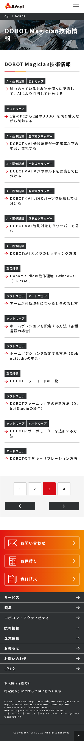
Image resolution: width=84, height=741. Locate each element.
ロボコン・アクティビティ (26, 617)
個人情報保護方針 (17, 683)
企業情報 (11, 638)
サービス (11, 597)
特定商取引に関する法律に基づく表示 (32, 691)
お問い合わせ (15, 658)
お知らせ (11, 648)
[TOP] (6, 16)
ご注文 (10, 668)
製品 (8, 607)
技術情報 (11, 628)
